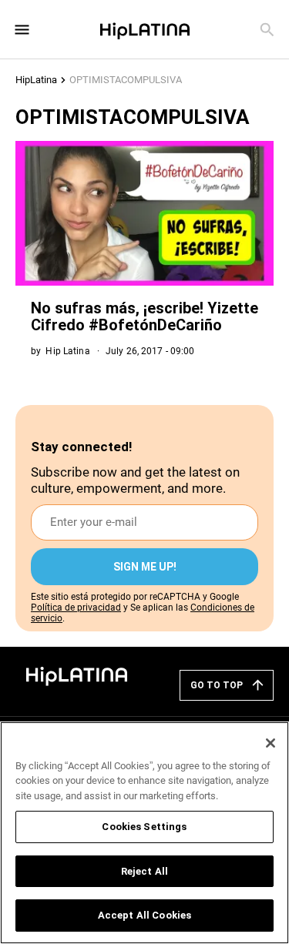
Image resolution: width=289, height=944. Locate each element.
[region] (144, 832)
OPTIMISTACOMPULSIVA (125, 79)
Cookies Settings (144, 826)
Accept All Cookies (144, 915)
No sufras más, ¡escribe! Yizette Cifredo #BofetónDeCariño (144, 316)
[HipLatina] (145, 29)
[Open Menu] (22, 29)
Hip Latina (67, 351)
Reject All (144, 871)
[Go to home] (77, 675)
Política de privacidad (76, 607)
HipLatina (36, 79)
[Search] (267, 29)
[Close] (270, 743)
